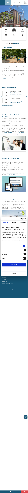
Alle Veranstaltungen (7, 105)
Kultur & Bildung (5, 36)
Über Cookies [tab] (23, 222)
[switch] (24, 250)
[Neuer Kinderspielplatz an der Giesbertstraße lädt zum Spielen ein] (14, 62)
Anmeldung (11, 174)
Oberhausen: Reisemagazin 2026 (10, 199)
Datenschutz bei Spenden (7, 283)
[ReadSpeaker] (3, 491)
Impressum (4, 279)
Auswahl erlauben (14, 268)
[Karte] (17, 491)
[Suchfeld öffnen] (8, 2)
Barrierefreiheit (5, 285)
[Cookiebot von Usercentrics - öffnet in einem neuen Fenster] (20, 218)
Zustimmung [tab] (5, 222)
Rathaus (14, 31)
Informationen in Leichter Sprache (9, 287)
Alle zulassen (14, 264)
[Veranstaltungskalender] (10, 491)
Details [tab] (14, 222)
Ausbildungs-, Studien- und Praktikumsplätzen (13, 133)
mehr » (4, 78)
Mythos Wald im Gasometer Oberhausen (16, 93)
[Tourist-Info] (24, 491)
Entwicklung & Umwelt (22, 37)
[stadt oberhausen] (25, 2)
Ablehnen (14, 273)
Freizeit (22, 31)
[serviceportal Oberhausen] (14, 43)
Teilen (3, 292)
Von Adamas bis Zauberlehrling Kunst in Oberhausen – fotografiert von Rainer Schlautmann (17, 101)
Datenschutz (4, 281)
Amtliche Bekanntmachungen (8, 289)
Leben (6, 31)
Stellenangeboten (8, 132)
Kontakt (3, 277)
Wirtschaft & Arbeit (14, 37)
